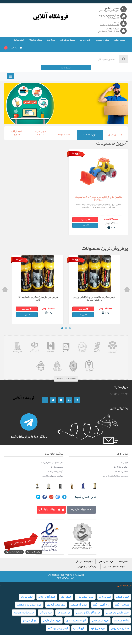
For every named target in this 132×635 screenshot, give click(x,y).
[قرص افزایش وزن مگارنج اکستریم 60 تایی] (38, 274)
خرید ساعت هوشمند (24, 612)
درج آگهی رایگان (101, 604)
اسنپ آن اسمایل (78, 604)
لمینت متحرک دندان (76, 620)
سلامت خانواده (65, 135)
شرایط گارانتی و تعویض (87, 567)
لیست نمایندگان (67, 40)
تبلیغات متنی (124, 585)
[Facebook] (45, 400)
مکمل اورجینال (115, 135)
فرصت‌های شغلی (105, 562)
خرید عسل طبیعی (52, 620)
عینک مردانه (27, 597)
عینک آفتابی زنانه (46, 597)
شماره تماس (16, 552)
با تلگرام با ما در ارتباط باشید (28, 436)
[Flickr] (61, 400)
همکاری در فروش (120, 628)
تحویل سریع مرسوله (40, 133)
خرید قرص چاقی (100, 620)
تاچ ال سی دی (30, 620)
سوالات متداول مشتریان (114, 567)
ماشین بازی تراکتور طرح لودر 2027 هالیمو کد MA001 (98, 198)
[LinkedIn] (69, 400)
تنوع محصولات (89, 135)
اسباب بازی (105, 597)
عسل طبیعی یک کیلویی (117, 612)
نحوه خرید (85, 40)
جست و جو (66, 67)
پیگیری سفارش (102, 40)
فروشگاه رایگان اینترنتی (88, 612)
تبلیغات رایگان (122, 604)
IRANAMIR (78, 574)
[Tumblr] (77, 400)
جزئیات (84, 225)
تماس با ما (19, 40)
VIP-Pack (66, 578)
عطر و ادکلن (122, 597)
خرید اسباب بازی (85, 597)
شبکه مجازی (113, 29)
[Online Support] (28, 422)
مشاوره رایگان (35, 40)
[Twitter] (53, 400)
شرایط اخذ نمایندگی (83, 562)
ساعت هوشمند (121, 620)
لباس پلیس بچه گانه (58, 628)
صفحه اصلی (119, 40)
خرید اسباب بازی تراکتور (29, 604)
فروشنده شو (63, 612)
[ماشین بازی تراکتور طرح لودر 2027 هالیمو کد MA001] (98, 171)
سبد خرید (84, 219)
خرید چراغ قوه (98, 628)
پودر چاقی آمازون (56, 604)
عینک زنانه (66, 597)
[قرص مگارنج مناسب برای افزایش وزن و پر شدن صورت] (94, 274)
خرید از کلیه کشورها (16, 133)
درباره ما (51, 40)
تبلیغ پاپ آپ (46, 612)
